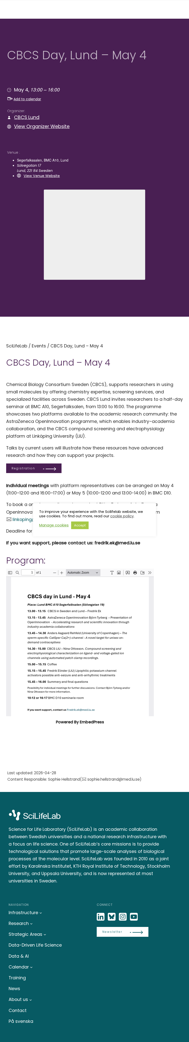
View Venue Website (42, 175)
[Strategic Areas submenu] (45, 934)
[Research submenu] (31, 923)
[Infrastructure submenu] (40, 912)
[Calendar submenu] (31, 967)
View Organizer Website (42, 126)
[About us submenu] (30, 999)
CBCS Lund (26, 117)
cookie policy (122, 516)
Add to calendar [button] (27, 99)
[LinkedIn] (101, 917)
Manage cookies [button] (54, 525)
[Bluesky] (112, 917)
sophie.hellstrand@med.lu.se (113, 779)
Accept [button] (80, 525)
